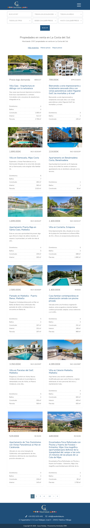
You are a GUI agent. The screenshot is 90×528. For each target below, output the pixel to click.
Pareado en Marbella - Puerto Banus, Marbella (23, 297)
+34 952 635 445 (35, 516)
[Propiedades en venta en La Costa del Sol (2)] (54, 496)
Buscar (45, 28)
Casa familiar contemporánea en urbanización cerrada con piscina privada (64, 298)
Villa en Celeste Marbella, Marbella (61, 371)
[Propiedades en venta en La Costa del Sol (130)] (57, 496)
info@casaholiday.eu (56, 516)
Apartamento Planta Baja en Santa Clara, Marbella (22, 228)
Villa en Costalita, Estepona (62, 227)
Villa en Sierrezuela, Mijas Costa (24, 157)
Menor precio (45, 48)
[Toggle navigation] (79, 5)
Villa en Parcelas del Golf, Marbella (21, 371)
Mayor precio (57, 48)
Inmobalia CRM (61, 526)
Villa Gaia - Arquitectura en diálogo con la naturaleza (22, 87)
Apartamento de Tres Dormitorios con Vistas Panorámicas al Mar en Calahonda (25, 445)
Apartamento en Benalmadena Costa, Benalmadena (63, 159)
